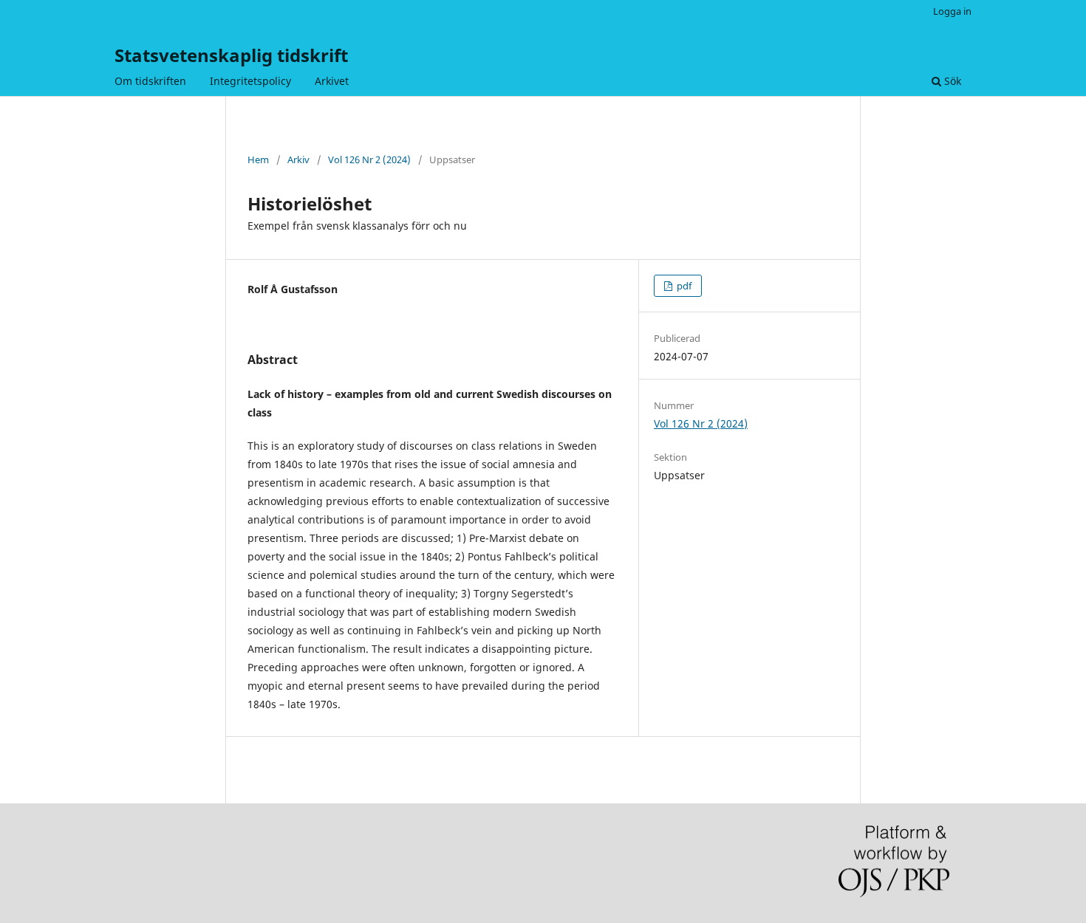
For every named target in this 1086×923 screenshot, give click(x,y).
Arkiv (298, 159)
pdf (683, 285)
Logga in (952, 11)
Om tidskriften (150, 81)
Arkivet (332, 81)
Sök (951, 81)
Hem (258, 159)
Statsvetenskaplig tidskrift (231, 55)
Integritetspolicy (250, 81)
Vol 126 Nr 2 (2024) (369, 159)
